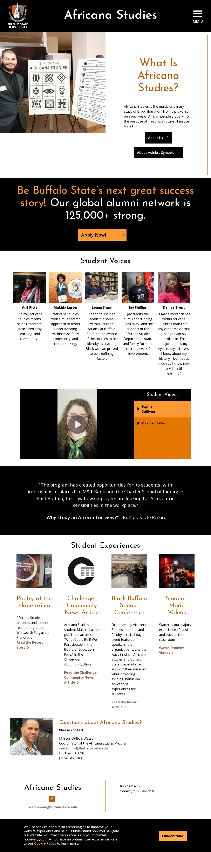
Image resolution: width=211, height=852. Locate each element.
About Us (155, 137)
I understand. (173, 836)
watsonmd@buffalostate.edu (83, 748)
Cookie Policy (45, 843)
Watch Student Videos (171, 650)
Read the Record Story (29, 645)
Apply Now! (93, 235)
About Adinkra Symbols (155, 152)
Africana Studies (110, 16)
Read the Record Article (124, 704)
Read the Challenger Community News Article (81, 677)
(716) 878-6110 (142, 791)
